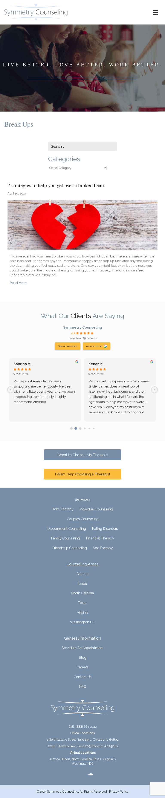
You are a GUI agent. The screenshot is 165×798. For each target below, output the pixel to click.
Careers (82, 667)
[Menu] (155, 12)
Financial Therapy (100, 538)
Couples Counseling (82, 519)
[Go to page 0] (71, 428)
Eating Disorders (105, 529)
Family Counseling (65, 538)
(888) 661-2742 (86, 726)
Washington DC (82, 622)
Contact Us (83, 677)
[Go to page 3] (85, 428)
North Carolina (82, 593)
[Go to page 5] (93, 428)
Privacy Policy (118, 791)
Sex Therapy (103, 548)
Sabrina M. (22, 364)
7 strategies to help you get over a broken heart (56, 185)
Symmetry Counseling (82, 327)
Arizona (82, 574)
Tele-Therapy (62, 509)
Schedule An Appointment (83, 648)
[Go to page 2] (80, 428)
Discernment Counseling (66, 529)
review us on (94, 346)
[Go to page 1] (76, 428)
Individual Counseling (96, 509)
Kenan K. (96, 364)
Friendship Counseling (69, 548)
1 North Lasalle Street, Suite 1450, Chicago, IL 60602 (83, 739)
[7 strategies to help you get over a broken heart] (82, 224)
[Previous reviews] (10, 389)
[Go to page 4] (89, 428)
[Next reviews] (154, 389)
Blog (82, 658)
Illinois (82, 583)
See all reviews (67, 346)
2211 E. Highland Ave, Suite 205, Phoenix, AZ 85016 (82, 746)
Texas (82, 603)
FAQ (82, 687)
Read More (18, 283)
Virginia (82, 612)
